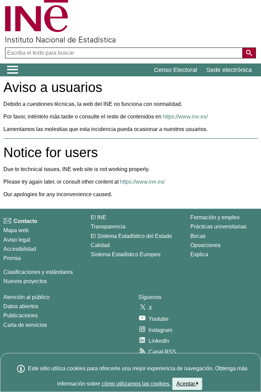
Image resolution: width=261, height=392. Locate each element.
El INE (98, 217)
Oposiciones (205, 245)
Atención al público (26, 297)
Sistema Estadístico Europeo (125, 254)
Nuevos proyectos (25, 281)
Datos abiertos (20, 306)
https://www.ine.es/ (185, 116)
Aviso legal (16, 240)
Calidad (100, 245)
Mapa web (16, 230)
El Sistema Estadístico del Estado (131, 236)
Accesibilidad (19, 249)
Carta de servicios (25, 325)
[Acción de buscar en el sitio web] (249, 53)
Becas (198, 236)
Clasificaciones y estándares (38, 272)
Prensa (12, 258)
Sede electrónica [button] (229, 70)
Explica (199, 254)
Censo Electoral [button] (175, 70)
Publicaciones (20, 315)
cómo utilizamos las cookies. (136, 384)
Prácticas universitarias (218, 226)
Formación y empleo (215, 217)
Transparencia (108, 226)
